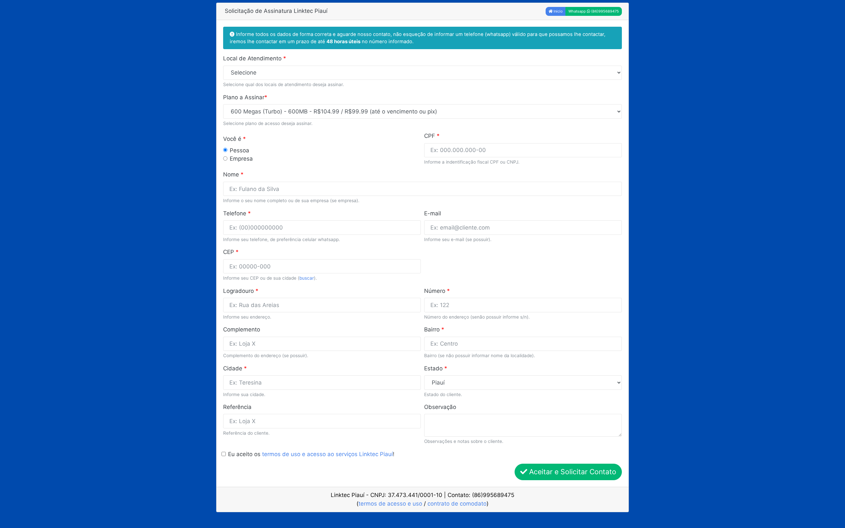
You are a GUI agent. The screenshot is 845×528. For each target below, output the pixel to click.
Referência (237, 407)
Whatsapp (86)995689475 (593, 11)
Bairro (434, 329)
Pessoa (239, 150)
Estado (435, 368)
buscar (306, 278)
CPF (432, 136)
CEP (231, 252)
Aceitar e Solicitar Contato (571, 471)
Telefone (237, 213)
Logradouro (240, 291)
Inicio (558, 11)
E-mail (432, 213)
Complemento (241, 329)
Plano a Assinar (245, 97)
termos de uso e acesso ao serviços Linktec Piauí (327, 454)
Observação (440, 407)
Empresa (241, 158)
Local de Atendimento (254, 58)
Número (437, 291)
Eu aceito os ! (311, 454)
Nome (233, 174)
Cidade (235, 368)
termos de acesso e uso (390, 503)
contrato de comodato (457, 503)
